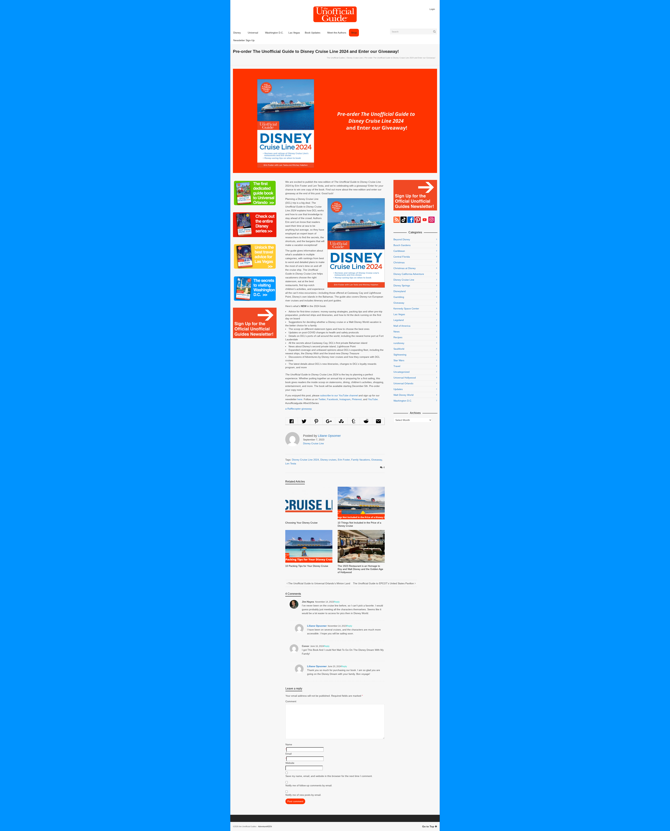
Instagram (345, 399)
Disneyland (399, 291)
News (396, 331)
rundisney (398, 343)
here (299, 399)
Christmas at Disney (404, 268)
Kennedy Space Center (406, 308)
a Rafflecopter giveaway (298, 408)
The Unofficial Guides (336, 58)
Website (289, 763)
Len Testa (290, 463)
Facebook (332, 399)
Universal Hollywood (404, 377)
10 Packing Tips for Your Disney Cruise (306, 566)
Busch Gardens (402, 245)
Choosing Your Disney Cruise (301, 522)
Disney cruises (328, 459)
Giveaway (376, 459)
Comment (290, 701)
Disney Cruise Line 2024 (305, 459)
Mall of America (401, 325)
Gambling (398, 297)
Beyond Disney (401, 239)
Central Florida (401, 256)
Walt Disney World (403, 395)
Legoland (398, 320)
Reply (337, 602)
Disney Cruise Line (355, 58)
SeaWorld (398, 348)
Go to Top (428, 826)
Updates (398, 389)
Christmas (399, 262)
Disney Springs (401, 285)
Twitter (322, 399)
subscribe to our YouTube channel (339, 395)
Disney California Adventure (408, 274)
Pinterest (357, 399)
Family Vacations (360, 459)
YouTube (373, 399)
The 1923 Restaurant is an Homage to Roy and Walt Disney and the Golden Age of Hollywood (360, 569)
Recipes (397, 337)
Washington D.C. (402, 400)
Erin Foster (344, 459)
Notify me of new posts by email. (303, 794)
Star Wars (398, 360)
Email (288, 753)
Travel (396, 366)
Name (288, 744)
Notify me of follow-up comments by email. (308, 785)
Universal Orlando (403, 383)
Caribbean (399, 251)
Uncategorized (401, 371)
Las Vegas (399, 314)
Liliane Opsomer (317, 625)
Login (432, 9)
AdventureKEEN (265, 826)
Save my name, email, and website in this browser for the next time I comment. (329, 776)
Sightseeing (399, 354)
